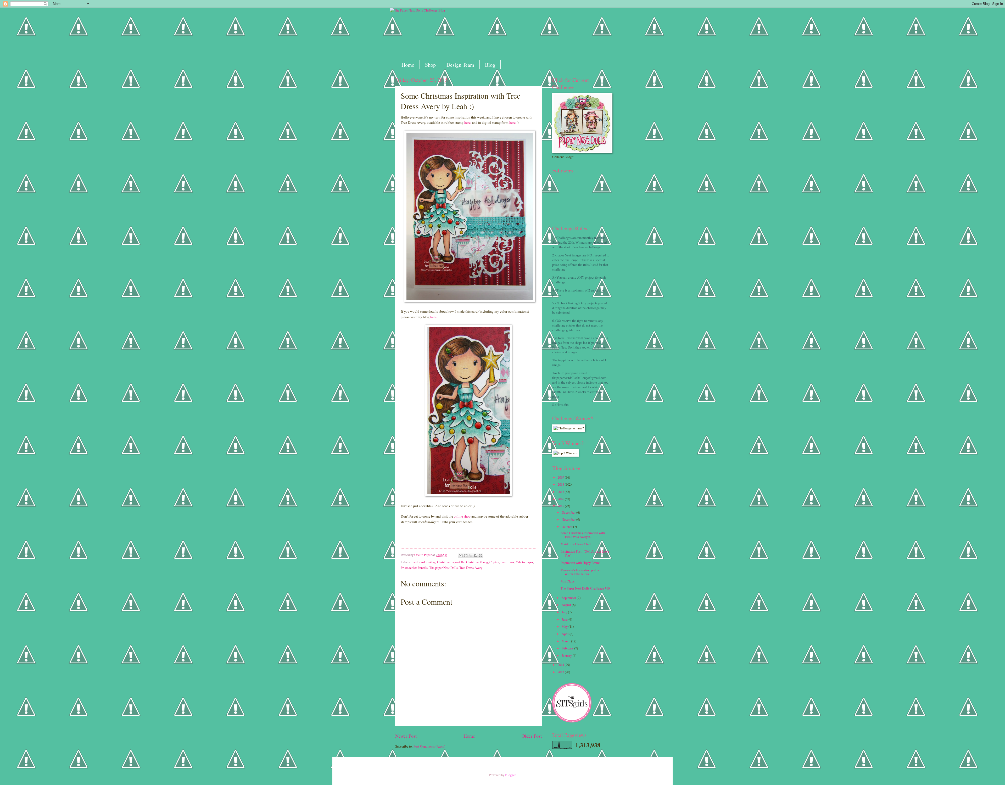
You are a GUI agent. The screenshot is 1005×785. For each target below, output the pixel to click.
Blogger (510, 774)
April (566, 633)
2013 (561, 672)
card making (427, 562)
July (565, 612)
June (565, 619)
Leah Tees (507, 562)
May (565, 626)
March (566, 641)
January (567, 655)
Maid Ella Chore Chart (576, 544)
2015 (561, 506)
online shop (462, 516)
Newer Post (406, 736)
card (414, 562)
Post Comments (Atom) (429, 746)
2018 (561, 484)
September (569, 597)
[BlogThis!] (465, 555)
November (569, 519)
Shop (430, 64)
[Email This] (460, 555)
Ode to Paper (524, 562)
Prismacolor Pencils (414, 567)
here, (467, 122)
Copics (494, 562)
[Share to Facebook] (475, 555)
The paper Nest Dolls (443, 567)
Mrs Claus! (568, 581)
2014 (561, 664)
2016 (561, 499)
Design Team (460, 64)
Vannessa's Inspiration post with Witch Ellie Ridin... (582, 572)
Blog (490, 64)
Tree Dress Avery (470, 567)
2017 (561, 491)
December (569, 512)
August (567, 604)
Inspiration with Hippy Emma (580, 562)
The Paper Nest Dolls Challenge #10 (585, 588)
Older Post (532, 736)
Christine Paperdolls (451, 562)
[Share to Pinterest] (480, 555)
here (512, 122)
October (567, 526)
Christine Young (477, 562)
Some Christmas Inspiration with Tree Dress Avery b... (583, 534)
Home (407, 64)
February (568, 648)
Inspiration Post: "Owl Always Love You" (585, 553)
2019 (561, 477)
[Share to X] (470, 555)
